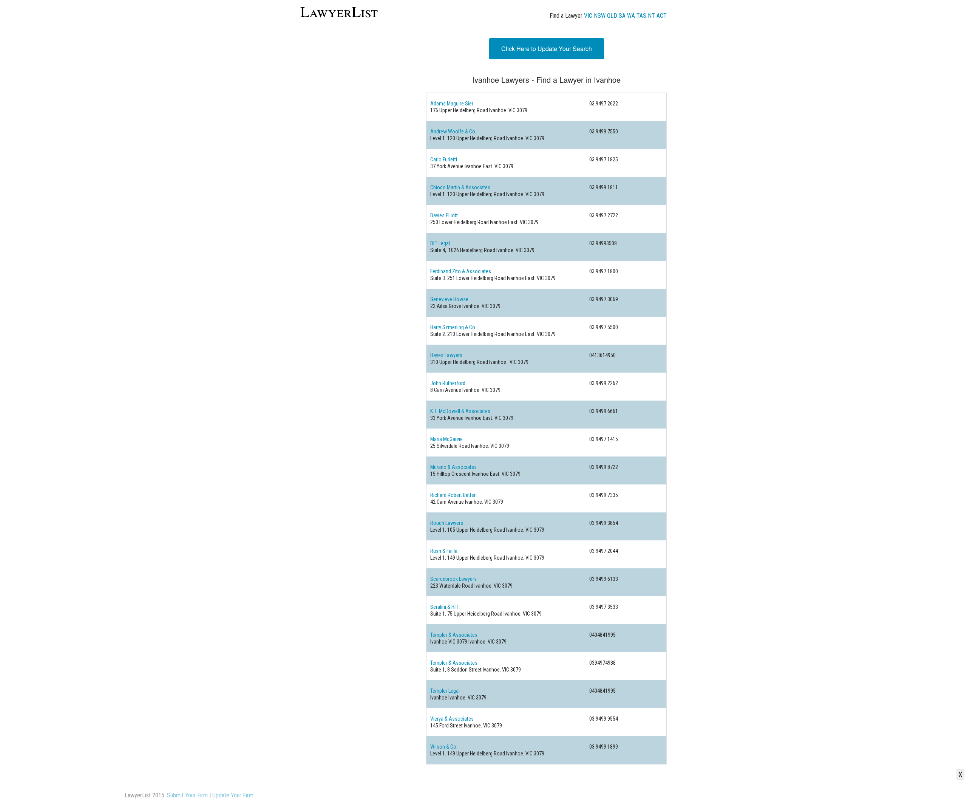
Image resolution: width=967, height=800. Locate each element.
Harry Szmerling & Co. (453, 327)
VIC (588, 15)
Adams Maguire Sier (451, 104)
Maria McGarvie (446, 439)
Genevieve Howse (449, 299)
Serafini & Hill (444, 607)
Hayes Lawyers (446, 355)
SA (622, 15)
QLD (612, 15)
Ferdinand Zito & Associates (460, 271)
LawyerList (339, 11)
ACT (662, 15)
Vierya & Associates (452, 719)
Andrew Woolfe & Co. (453, 131)
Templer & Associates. (454, 663)
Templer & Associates (453, 635)
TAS (641, 15)
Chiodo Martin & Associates (460, 187)
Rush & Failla (443, 551)
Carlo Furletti (443, 159)
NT (651, 15)
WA (631, 15)
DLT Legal (440, 243)
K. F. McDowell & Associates (460, 411)
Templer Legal (445, 691)
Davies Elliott (444, 215)
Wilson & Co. (443, 747)
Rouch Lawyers (446, 523)
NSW (600, 15)
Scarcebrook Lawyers (453, 579)
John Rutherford (447, 383)
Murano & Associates (453, 467)
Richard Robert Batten (453, 495)
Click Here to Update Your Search (546, 48)
